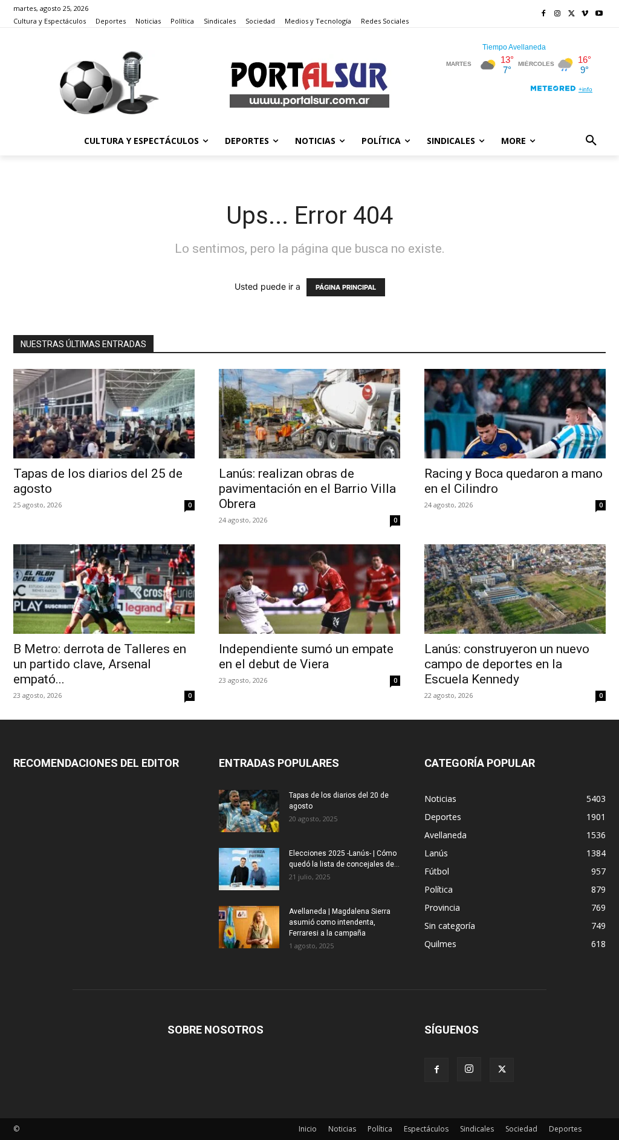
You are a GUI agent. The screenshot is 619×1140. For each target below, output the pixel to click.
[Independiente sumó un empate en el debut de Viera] (309, 589)
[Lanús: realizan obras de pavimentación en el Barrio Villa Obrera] (309, 413)
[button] (591, 140)
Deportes (565, 1129)
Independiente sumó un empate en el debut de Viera (306, 656)
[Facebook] (544, 14)
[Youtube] (599, 14)
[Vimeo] (585, 14)
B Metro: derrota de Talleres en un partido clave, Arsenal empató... (99, 664)
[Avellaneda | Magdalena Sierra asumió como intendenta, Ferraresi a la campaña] (249, 927)
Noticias (342, 1129)
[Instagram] (558, 14)
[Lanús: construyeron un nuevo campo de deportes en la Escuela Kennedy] (515, 589)
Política (380, 1129)
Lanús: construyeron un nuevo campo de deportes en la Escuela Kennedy (506, 664)
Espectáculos (426, 1129)
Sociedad (521, 1129)
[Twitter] (571, 14)
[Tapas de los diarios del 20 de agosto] (249, 811)
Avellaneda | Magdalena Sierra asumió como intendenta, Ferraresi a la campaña (340, 922)
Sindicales (477, 1129)
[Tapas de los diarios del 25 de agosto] (104, 413)
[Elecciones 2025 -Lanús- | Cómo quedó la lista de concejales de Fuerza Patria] (249, 869)
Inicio (308, 1129)
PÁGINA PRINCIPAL (346, 287)
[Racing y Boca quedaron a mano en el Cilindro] (515, 413)
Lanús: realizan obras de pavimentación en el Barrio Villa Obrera (307, 488)
